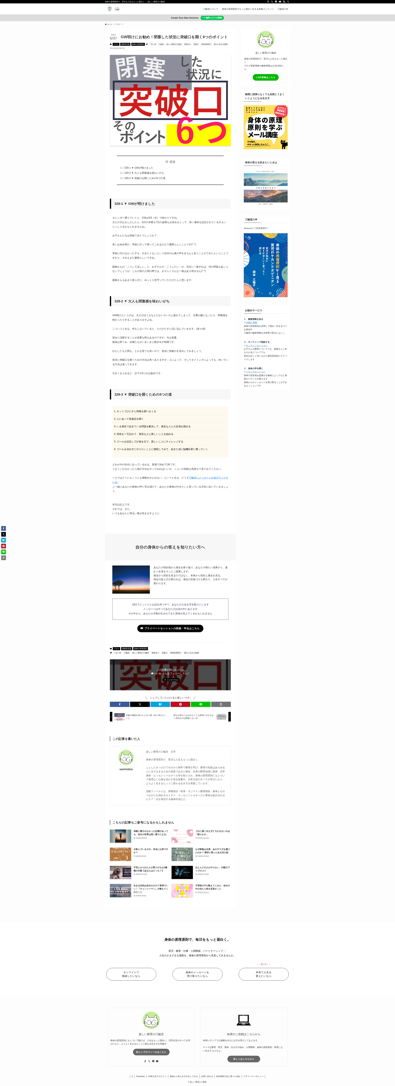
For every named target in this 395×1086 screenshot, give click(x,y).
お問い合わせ (207, 1076)
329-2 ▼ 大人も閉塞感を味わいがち (144, 173)
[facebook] (268, 1)
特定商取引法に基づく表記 (228, 1076)
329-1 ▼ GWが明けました (138, 167)
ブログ (115, 44)
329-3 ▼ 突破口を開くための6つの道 (144, 178)
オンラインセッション (257, 345)
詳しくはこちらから (243, 1059)
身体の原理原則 (138, 44)
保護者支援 (125, 44)
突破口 (196, 44)
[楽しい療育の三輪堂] (112, 9)
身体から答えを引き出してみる (184, 1076)
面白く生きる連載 (220, 44)
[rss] (284, 1)
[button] (119, 704)
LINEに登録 (251, 322)
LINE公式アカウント (157, 1076)
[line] (276, 1)
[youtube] (280, 1)
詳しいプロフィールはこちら (151, 1052)
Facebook (140, 1076)
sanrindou (126, 769)
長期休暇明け (206, 44)
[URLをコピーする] (221, 704)
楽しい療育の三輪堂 (174, 44)
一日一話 (152, 44)
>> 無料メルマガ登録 (212, 18)
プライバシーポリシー (253, 1076)
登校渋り (187, 44)
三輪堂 (161, 44)
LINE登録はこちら (265, 77)
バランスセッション (255, 372)
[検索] (288, 1)
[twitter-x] (272, 1)
